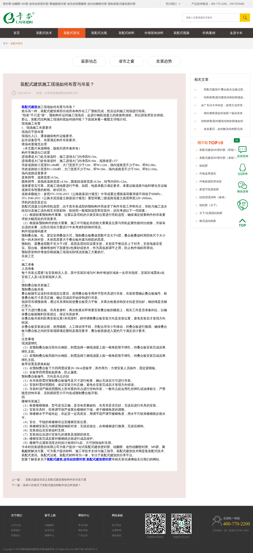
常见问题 (83, 525)
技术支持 (49, 530)
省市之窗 (126, 61)
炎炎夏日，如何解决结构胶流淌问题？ (222, 129)
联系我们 (16, 530)
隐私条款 (116, 535)
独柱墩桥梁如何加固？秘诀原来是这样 (222, 113)
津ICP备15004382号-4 (86, 549)
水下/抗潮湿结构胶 (210, 213)
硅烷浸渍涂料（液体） (213, 197)
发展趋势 (164, 61)
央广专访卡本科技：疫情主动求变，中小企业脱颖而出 (222, 105)
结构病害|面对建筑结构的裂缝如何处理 (222, 97)
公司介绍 (16, 525)
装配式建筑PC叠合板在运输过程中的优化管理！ (222, 89)
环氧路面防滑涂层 (210, 181)
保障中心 (49, 535)
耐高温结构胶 (207, 221)
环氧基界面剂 (207, 173)
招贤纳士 (16, 535)
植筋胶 (203, 165)
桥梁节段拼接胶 (209, 189)
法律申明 (116, 530)
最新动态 (89, 61)
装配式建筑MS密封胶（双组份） (219, 149)
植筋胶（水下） (209, 205)
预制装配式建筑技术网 (32, 549)
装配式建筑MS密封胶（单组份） (219, 157)
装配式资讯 (17, 43)
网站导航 (83, 530)
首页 (5, 43)
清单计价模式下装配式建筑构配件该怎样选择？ (52, 485)
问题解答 (49, 525)
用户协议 (116, 525)
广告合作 (83, 535)
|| (173, 3)
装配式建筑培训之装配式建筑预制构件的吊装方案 (54, 479)
